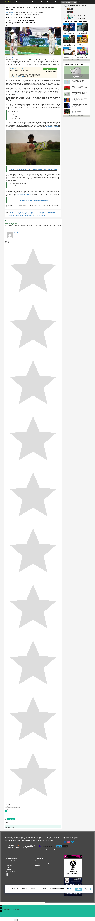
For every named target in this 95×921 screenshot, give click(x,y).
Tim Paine (43, 215)
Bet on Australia (31, 212)
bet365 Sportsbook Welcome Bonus (20, 69)
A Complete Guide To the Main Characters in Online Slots (80, 93)
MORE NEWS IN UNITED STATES (76, 115)
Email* (20, 815)
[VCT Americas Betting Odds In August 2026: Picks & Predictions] (67, 99)
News (42, 1)
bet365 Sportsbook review (50, 71)
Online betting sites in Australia (16, 215)
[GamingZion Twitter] (72, 842)
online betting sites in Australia (24, 194)
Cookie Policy (9, 867)
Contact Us (8, 869)
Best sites (19, 1)
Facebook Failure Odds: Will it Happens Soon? (19, 225)
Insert (15, 920)
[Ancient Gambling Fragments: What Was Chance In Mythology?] (67, 111)
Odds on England (46, 213)
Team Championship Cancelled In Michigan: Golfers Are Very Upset (80, 87)
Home (7, 12)
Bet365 (19, 213)
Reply (2, 916)
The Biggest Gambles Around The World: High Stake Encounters (79, 104)
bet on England (39, 212)
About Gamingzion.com (11, 858)
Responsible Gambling (11, 871)
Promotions (35, 1)
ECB (31, 213)
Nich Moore (11, 14)
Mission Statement (10, 860)
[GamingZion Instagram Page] (69, 842)
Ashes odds (11, 212)
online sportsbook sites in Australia (32, 215)
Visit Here (50, 69)
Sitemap (37, 860)
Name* (21, 813)
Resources (37, 865)
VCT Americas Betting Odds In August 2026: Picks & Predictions (80, 99)
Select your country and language (69, 2)
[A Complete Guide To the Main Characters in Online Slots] (67, 93)
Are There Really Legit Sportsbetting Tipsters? (78, 81)
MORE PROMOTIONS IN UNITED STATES (76, 59)
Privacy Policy (9, 865)
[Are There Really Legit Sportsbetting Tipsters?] (67, 81)
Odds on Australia (37, 213)
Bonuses (49, 1)
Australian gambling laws (13, 92)
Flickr (13, 57)
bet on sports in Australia (52, 126)
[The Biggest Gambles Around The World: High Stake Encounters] (67, 105)
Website (21, 817)
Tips (56, 1)
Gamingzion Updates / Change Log (43, 863)
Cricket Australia (25, 213)
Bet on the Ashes (13, 213)
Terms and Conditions (11, 863)
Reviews (27, 1)
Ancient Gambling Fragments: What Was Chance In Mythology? (79, 110)
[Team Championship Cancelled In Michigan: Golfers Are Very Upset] (67, 87)
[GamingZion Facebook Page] (65, 842)
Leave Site (86, 889)
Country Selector (39, 858)
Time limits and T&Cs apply (18, 76)
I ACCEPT (78, 889)
